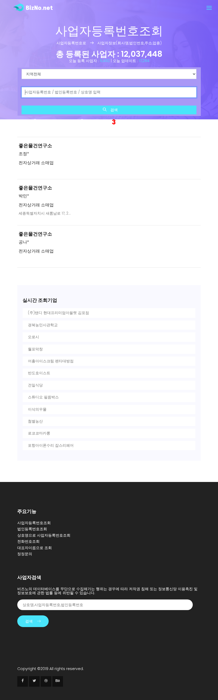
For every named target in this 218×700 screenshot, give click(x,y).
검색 (113, 109)
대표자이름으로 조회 (34, 547)
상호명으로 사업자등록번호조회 (43, 535)
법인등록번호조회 (32, 529)
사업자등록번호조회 (34, 522)
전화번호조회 (28, 541)
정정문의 (24, 553)
